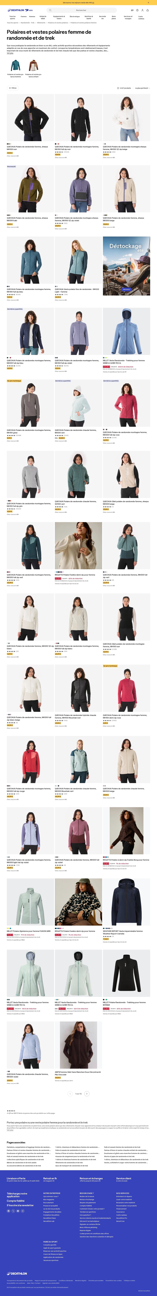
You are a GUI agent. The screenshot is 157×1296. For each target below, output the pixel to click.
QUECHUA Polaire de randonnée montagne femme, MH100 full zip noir (77, 148)
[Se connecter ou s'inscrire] (142, 10)
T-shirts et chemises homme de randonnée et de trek (75, 1159)
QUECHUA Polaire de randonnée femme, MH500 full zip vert (125, 576)
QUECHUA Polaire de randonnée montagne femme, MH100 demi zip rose (125, 716)
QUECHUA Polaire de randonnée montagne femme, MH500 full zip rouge (29, 790)
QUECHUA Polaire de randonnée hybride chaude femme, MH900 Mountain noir (76, 716)
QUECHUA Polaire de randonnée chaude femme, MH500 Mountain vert (76, 790)
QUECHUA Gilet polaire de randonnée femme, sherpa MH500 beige (126, 502)
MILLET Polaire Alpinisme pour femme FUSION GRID (29, 931)
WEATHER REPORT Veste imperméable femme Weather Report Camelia (123, 932)
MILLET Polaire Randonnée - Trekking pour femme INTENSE (124, 1003)
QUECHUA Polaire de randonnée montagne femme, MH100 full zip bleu (29, 290)
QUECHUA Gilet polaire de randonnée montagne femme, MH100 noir (124, 645)
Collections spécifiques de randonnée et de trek (25, 1159)
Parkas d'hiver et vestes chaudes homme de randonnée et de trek (80, 1153)
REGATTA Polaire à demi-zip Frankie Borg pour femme (126, 860)
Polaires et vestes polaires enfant (33, 76)
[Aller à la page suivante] (86, 1093)
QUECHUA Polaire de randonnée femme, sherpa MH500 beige (123, 219)
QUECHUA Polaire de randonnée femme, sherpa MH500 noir (27, 148)
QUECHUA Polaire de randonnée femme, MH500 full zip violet (77, 861)
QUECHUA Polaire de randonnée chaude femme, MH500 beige (124, 790)
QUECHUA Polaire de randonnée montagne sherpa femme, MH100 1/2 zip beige (125, 148)
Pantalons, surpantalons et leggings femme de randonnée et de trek (33, 1147)
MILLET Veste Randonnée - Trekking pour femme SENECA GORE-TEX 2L (124, 361)
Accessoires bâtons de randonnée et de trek (24, 1166)
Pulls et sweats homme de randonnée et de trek (25, 1156)
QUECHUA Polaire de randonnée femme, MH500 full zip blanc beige (29, 718)
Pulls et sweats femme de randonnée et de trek (122, 1147)
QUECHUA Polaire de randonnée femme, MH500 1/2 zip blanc (30, 647)
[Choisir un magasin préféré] (132, 10)
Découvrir (126, 289)
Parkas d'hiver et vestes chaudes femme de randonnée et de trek (32, 1150)
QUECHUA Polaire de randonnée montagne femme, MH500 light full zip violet (29, 861)
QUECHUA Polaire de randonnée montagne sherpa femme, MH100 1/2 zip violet (77, 219)
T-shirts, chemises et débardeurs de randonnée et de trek (126, 1159)
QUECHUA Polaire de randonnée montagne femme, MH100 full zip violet (77, 361)
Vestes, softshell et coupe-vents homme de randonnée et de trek (129, 1162)
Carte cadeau (141, 18)
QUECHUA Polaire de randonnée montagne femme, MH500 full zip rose (125, 433)
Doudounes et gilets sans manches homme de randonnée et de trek (130, 1153)
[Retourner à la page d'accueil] (20, 10)
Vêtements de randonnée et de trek (69, 1162)
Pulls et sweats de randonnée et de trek (70, 1150)
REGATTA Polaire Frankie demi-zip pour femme (75, 575)
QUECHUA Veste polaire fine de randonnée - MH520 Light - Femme (77, 290)
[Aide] (137, 10)
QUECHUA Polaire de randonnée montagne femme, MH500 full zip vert (29, 576)
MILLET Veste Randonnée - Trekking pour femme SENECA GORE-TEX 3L (28, 1003)
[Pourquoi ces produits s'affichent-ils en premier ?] (118, 88)
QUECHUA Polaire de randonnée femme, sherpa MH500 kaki (27, 219)
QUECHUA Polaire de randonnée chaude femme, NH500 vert (76, 431)
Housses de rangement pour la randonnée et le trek (75, 1156)
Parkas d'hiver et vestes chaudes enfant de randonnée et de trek (129, 1150)
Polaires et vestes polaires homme (15, 76)
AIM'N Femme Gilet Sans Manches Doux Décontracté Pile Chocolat (78, 1073)
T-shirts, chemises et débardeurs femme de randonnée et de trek (80, 1147)
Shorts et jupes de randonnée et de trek (119, 1156)
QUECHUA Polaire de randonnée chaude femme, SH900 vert (76, 502)
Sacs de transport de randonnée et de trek (71, 1166)
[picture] (30, 117)
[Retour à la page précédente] (70, 1093)
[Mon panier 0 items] (147, 10)
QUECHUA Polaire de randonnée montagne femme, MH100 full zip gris (29, 504)
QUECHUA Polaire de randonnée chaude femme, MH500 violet (28, 1075)
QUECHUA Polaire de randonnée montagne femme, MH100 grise (29, 431)
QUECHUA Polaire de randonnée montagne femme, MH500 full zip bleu (29, 361)
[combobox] (142, 88)
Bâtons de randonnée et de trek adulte (21, 1162)
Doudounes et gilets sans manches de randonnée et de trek (30, 1153)
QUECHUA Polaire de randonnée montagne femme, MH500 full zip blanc (77, 647)
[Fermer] (148, 2)
